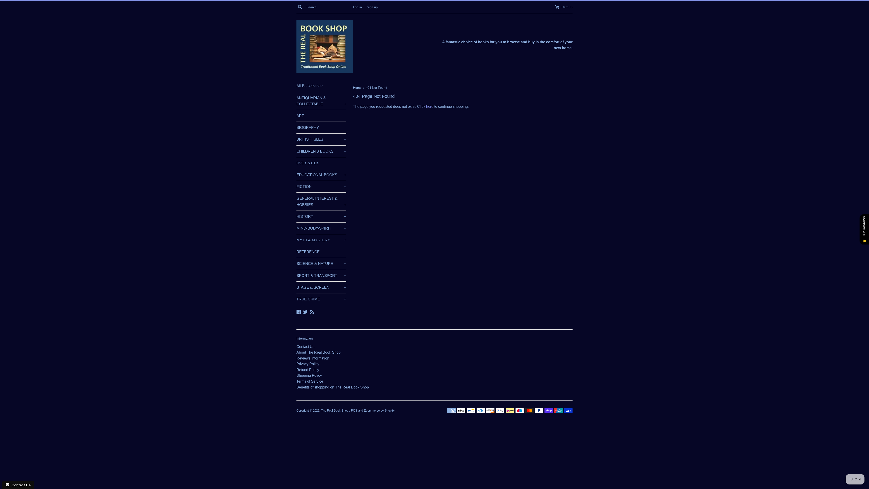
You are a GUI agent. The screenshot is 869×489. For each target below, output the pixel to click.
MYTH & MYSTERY (321, 240)
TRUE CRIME (321, 299)
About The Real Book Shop (318, 352)
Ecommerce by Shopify (379, 410)
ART (300, 116)
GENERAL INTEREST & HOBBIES (321, 201)
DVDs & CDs (307, 163)
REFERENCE (308, 252)
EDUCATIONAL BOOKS (321, 175)
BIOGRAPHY (307, 127)
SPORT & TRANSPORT (321, 275)
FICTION (321, 187)
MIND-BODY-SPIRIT (321, 228)
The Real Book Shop (335, 410)
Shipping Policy (309, 375)
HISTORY (321, 216)
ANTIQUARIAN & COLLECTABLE (321, 101)
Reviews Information (312, 358)
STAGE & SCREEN (321, 287)
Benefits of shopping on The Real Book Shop (332, 387)
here (429, 106)
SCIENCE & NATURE (321, 263)
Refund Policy (307, 370)
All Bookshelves (310, 86)
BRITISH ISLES (321, 139)
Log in (357, 7)
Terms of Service (309, 381)
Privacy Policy (307, 364)
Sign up (372, 7)
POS (354, 410)
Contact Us (305, 347)
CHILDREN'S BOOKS (321, 151)
